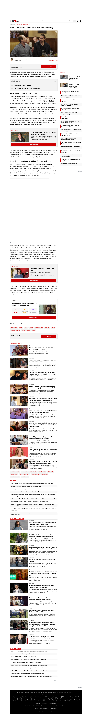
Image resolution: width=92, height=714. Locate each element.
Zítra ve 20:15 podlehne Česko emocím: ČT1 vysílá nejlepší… (70, 156)
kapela (33, 330)
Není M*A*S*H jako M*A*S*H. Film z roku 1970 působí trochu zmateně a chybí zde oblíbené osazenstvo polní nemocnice (32, 505)
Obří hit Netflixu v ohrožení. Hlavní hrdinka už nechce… (71, 151)
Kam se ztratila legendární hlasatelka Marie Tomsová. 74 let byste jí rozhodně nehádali (31, 676)
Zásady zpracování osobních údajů (36, 694)
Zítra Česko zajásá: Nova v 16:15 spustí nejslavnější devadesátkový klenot (28, 668)
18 (57, 711)
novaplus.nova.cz (22, 324)
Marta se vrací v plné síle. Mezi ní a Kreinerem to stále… (69, 164)
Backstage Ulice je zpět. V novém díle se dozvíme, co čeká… (70, 147)
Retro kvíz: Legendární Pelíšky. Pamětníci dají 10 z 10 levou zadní (26, 662)
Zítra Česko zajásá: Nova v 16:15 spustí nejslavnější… (70, 109)
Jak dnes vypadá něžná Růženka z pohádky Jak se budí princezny (26, 486)
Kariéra (56, 694)
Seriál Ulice (32, 21)
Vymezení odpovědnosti (69, 692)
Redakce (22, 692)
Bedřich (51, 101)
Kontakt (61, 694)
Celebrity (24, 21)
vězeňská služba (42, 471)
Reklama (27, 692)
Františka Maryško (15, 476)
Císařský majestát (15, 471)
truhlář (53, 327)
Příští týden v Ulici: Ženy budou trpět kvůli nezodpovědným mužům (26, 654)
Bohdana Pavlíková (15, 330)
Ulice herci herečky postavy (55, 21)
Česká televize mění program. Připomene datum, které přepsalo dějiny (27, 673)
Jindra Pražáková (39, 327)
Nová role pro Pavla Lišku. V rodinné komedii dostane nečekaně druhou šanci (29, 651)
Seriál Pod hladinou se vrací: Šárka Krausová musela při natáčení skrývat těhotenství (31, 670)
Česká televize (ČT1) (24, 474)
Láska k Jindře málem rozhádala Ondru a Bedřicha (27, 88)
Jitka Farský (24, 471)
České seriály (67, 21)
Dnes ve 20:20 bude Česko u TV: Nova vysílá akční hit (23, 656)
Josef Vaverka (14, 327)
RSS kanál (54, 692)
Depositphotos (54, 708)
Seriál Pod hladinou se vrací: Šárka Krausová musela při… (69, 113)
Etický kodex (46, 694)
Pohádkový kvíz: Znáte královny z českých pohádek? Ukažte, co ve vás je (28, 489)
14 (50, 711)
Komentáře (49, 66)
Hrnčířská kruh (32, 471)
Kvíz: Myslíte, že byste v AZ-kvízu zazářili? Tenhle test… (71, 143)
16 (54, 711)
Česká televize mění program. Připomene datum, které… (71, 117)
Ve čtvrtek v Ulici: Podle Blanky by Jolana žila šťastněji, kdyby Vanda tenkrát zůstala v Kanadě (33, 498)
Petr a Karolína (14, 474)
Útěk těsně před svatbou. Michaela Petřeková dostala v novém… (69, 139)
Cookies (31, 692)
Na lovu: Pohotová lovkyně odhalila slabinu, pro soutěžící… (69, 105)
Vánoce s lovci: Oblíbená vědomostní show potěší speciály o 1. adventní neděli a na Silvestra (32, 483)
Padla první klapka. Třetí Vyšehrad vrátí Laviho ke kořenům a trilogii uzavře (28, 659)
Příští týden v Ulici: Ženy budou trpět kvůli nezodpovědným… (75, 86)
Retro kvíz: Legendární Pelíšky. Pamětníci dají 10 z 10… (71, 100)
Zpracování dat (60, 692)
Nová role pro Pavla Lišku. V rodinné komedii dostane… (75, 78)
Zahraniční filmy (41, 21)
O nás (18, 692)
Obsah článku (15, 81)
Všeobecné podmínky (38, 692)
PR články (52, 694)
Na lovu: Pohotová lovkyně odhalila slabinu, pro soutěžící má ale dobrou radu (29, 665)
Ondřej (20, 327)
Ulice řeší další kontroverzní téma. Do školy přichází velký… (70, 126)
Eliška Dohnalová (26, 330)
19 (59, 711)
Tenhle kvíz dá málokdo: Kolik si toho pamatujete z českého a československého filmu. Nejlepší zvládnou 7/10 (33, 509)
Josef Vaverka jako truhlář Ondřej (22, 85)
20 (61, 711)
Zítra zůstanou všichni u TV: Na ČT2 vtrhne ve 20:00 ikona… (71, 130)
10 (43, 711)
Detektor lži (50, 471)
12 (46, 711)
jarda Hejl (47, 327)
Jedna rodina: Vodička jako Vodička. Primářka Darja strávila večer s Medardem (29, 501)
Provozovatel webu (47, 692)
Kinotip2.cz (12, 24)
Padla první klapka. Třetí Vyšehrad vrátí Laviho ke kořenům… (70, 96)
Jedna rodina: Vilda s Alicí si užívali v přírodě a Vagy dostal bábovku (26, 491)
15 (52, 711)
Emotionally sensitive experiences (39, 474)
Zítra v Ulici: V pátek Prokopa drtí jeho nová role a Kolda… (70, 134)
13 (48, 711)
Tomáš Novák (18, 60)
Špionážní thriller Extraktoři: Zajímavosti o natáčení (71, 160)
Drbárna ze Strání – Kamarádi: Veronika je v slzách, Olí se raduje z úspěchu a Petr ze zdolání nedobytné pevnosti (32, 513)
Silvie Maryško (25, 476)
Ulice (26, 327)
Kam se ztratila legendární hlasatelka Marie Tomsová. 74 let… (70, 122)
